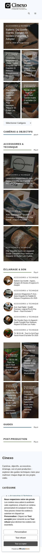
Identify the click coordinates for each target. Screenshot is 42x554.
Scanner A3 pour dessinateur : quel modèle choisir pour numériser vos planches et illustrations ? (29, 363)
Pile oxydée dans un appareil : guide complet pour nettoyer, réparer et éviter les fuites (20, 253)
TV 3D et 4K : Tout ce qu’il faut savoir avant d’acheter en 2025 (30, 96)
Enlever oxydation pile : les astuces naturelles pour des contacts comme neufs (28, 402)
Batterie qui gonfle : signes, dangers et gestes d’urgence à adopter (17, 34)
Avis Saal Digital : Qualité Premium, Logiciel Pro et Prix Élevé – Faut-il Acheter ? (30, 67)
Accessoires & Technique (18, 26)
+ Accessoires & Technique (20, 496)
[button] (29, 13)
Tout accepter (21, 544)
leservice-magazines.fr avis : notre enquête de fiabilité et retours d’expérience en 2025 (12, 67)
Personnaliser (21, 532)
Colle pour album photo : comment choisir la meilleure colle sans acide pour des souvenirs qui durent (12, 401)
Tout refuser (21, 538)
